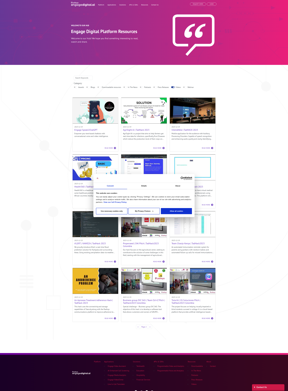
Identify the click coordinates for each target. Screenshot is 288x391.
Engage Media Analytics (117, 375)
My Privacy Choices (143, 211)
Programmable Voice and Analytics (170, 370)
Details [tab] (144, 186)
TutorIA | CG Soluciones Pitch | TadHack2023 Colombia (186, 301)
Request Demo (198, 4)
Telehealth (140, 366)
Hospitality (140, 375)
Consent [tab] (110, 186)
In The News (132, 87)
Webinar (191, 87)
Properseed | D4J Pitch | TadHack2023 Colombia (141, 245)
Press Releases (163, 87)
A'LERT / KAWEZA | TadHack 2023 (90, 243)
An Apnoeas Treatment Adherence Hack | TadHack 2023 (93, 301)
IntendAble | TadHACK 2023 (185, 129)
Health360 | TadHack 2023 (87, 186)
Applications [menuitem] (111, 5)
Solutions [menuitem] (122, 5)
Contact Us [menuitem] (155, 5)
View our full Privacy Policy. (115, 202)
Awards (81, 87)
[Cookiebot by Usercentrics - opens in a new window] (182, 178)
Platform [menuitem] (101, 5)
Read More (109, 148)
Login (212, 4)
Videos (178, 87)
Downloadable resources (111, 87)
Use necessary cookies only (112, 211)
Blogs (93, 87)
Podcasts (147, 87)
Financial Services (143, 379)
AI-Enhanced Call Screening (118, 370)
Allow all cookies (176, 211)
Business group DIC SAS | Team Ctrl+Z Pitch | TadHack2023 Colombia (144, 301)
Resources (192, 361)
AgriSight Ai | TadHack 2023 (136, 129)
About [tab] (177, 186)
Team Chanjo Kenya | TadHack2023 (188, 243)
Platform (97, 361)
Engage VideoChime (115, 379)
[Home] (83, 4)
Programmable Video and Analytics (170, 366)
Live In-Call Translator (116, 384)
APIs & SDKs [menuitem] (133, 5)
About (208, 361)
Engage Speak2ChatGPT (85, 129)
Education (140, 370)
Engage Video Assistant (117, 366)
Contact (213, 366)
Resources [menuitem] (144, 5)
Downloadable (197, 366)
